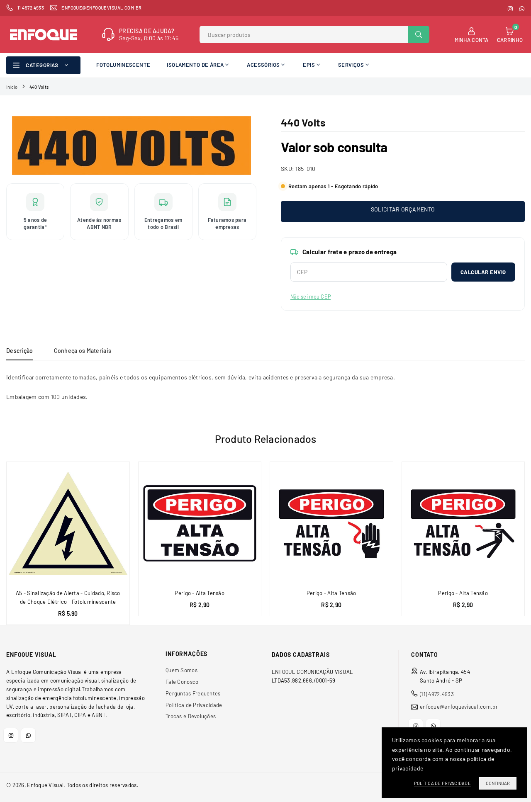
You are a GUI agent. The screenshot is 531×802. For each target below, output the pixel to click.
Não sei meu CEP (310, 296)
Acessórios (263, 64)
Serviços (351, 64)
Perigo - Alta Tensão (199, 593)
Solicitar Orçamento (403, 209)
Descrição (19, 350)
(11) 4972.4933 (437, 694)
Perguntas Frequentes (193, 693)
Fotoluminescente (123, 64)
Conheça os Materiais (83, 350)
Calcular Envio (483, 272)
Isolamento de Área (195, 64)
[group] (131, 145)
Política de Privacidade (194, 705)
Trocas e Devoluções (191, 716)
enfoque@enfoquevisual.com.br (459, 707)
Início (12, 87)
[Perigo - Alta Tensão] (200, 523)
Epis (309, 64)
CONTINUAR (498, 783)
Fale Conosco (182, 681)
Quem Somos (181, 670)
